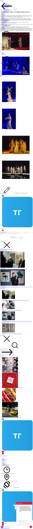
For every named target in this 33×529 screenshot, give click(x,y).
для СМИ (3, 460)
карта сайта (7, 528)
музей (3, 2)
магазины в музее (6, 10)
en (0, 51)
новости (3, 458)
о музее (6, 250)
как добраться (2, 488)
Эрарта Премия (4, 21)
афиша (3, 17)
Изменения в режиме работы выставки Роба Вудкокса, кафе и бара (12, 333)
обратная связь (4, 462)
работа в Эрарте (4, 459)
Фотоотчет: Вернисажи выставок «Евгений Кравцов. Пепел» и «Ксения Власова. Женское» (15, 300)
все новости (2, 335)
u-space (3, 23)
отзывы (3, 463)
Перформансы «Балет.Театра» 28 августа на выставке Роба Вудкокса (12, 310)
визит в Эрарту (2, 250)
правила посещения (3, 528)
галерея (3, 14)
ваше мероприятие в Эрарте (8, 9)
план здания (6, 488)
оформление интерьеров (5, 464)
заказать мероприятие (5, 465)
